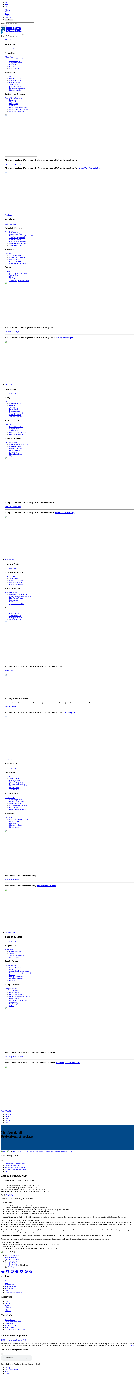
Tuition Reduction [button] (11, 592)
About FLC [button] (9, 40)
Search (3, 23)
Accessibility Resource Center (19, 281)
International (13, 409)
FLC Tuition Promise (16, 598)
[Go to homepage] (11, 34)
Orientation (13, 452)
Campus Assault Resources (18, 805)
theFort (11, 1006)
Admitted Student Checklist (18, 444)
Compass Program (15, 448)
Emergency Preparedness (17, 809)
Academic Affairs (15, 80)
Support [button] (7, 271)
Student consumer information (15, 1329)
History (11, 66)
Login (7, 1373)
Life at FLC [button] (9, 759)
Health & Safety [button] (10, 798)
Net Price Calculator (16, 580)
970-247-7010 (12, 1265)
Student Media (14, 788)
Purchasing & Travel (16, 1004)
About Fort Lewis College (18, 59)
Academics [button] (8, 215)
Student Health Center (16, 801)
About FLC (30, 1151)
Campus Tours (14, 429)
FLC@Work (13, 104)
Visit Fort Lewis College (13, 507)
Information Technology (17, 994)
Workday (12, 953)
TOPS (7, 1371)
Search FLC (5, 36)
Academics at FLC (15, 234)
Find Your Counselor (16, 434)
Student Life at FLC (16, 778)
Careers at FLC (14, 957)
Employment (9, 1323)
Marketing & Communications (19, 996)
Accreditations (14, 68)
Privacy (7, 1368)
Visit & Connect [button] (10, 425)
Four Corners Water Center (18, 107)
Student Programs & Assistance (15, 1169)
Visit (6, 4)
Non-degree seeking (16, 413)
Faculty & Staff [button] (10, 932)
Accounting (13, 1002)
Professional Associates (17, 88)
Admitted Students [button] (11, 442)
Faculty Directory (15, 261)
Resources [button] (8, 254)
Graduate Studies (15, 240)
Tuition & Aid (14, 578)
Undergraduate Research (17, 263)
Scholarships (13, 600)
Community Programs (12, 1165)
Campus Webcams (15, 63)
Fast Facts (12, 64)
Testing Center (14, 275)
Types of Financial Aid (16, 604)
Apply (7, 2)
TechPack (12, 829)
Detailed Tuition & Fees (17, 584)
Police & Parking (15, 807)
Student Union (14, 827)
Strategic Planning (15, 90)
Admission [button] (8, 384)
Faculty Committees (16, 977)
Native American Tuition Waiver (20, 596)
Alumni (7, 10)
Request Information (16, 427)
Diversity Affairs (14, 82)
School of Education (16, 245)
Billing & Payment (15, 618)
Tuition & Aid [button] (9, 559)
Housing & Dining (15, 780)
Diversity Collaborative (17, 784)
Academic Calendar (15, 255)
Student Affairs (14, 84)
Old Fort (12, 106)
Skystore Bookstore (15, 825)
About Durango (14, 61)
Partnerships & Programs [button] (13, 98)
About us (8, 1171)
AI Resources (13, 991)
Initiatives (12, 100)
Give (6, 6)
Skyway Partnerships (16, 102)
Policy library (9, 1327)
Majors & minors (10, 1287)
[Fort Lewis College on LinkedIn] (21, 1272)
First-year (12, 405)
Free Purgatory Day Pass (17, 432)
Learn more (130, 1345)
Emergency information (13, 1322)
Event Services (14, 992)
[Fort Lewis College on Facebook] (7, 1272)
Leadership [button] (8, 77)
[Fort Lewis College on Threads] (26, 1272)
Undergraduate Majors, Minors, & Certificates (24, 236)
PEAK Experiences (15, 454)
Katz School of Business (17, 241)
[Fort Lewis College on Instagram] (3, 1272)
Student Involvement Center (18, 786)
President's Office (15, 78)
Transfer (12, 407)
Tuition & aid (9, 1285)
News (7, 14)
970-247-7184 (12, 1263)
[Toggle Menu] (23, 34)
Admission (8, 1281)
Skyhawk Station (15, 456)
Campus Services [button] (11, 989)
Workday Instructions (16, 955)
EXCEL (12, 975)
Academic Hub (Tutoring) (18, 273)
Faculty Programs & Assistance (15, 1167)
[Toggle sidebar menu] (2, 1160)
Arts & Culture (14, 790)
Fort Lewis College (19, 1151)
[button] (14, 1340)
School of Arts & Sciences (18, 243)
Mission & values (11, 1325)
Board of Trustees (15, 86)
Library (11, 277)
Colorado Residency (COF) (18, 594)
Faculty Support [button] (10, 965)
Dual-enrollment (14, 411)
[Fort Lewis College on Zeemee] (31, 1272)
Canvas (11, 969)
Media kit (8, 1307)
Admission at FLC (15, 403)
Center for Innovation (16, 111)
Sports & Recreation (16, 782)
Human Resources (15, 951)
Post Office (13, 823)
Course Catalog (14, 259)
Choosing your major (12, 332)
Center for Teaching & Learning (20, 973)
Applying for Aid (15, 616)
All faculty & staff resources (14, 1057)
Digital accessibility (11, 1369)
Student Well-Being (15, 803)
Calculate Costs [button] (10, 576)
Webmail (8, 1311)
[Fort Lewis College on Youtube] (12, 1272)
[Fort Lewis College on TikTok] (17, 1272)
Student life (9, 1288)
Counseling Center (15, 800)
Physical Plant (14, 998)
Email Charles (10, 1195)
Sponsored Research (16, 978)
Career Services (14, 821)
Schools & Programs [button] (12, 232)
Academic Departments (17, 238)
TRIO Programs (14, 279)
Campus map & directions (13, 1292)
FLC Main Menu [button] (10, 49)
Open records (9, 1309)
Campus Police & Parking (18, 1000)
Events (7, 16)
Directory (8, 17)
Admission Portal (15, 446)
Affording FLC (10, 670)
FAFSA (12, 602)
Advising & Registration (17, 257)
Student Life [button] (9, 776)
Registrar (12, 980)
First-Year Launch (15, 450)
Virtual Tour (13, 430)
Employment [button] (9, 949)
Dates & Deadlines (15, 614)
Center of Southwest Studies (18, 109)
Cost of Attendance (15, 582)
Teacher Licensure (15, 417)
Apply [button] (7, 401)
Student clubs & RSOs (12, 880)
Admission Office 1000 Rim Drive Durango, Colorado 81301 (14, 1257)
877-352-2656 (12, 1261)
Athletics (8, 12)
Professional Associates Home (15, 1164)
